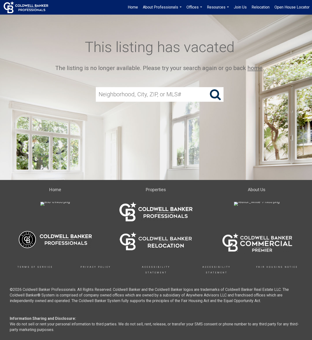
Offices (194, 10)
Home (133, 7)
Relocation (261, 7)
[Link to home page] (28, 7)
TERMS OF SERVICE (35, 267)
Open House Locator (292, 7)
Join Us (240, 7)
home (255, 68)
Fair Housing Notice (277, 267)
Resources (218, 10)
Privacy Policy (95, 267)
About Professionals (163, 10)
